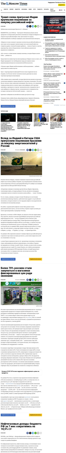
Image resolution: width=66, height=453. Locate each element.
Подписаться (33, 234)
